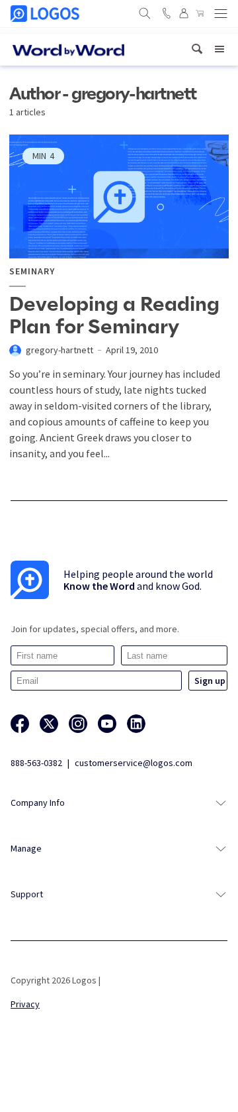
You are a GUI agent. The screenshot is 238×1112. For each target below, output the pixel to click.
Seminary (32, 271)
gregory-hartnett (59, 350)
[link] (197, 49)
